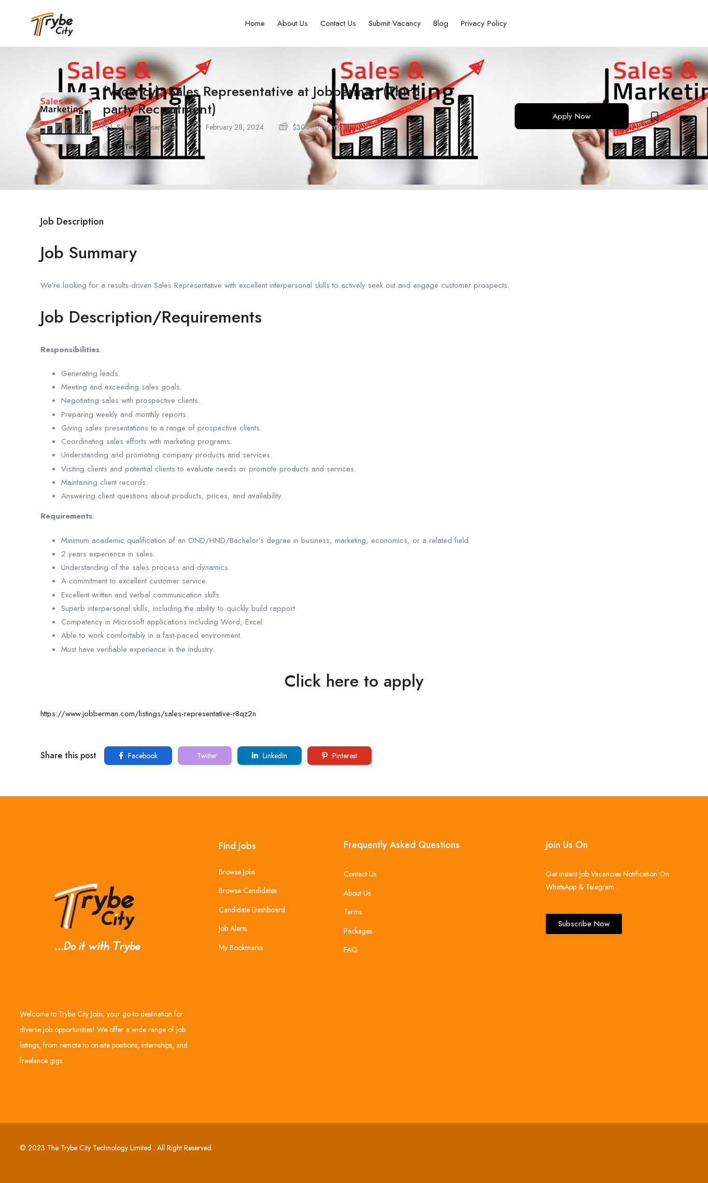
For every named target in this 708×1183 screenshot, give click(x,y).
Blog (440, 23)
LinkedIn (274, 755)
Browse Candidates (248, 890)
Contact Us (338, 23)
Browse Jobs (237, 872)
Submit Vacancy (395, 23)
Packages (358, 931)
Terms (353, 912)
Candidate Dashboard (252, 909)
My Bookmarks (241, 947)
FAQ (351, 949)
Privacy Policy (484, 23)
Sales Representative (147, 127)
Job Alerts (233, 928)
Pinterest (343, 755)
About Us (292, 23)
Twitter (206, 755)
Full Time (126, 146)
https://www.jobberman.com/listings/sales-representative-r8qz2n (148, 713)
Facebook (142, 755)
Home (255, 23)
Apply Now (571, 116)
